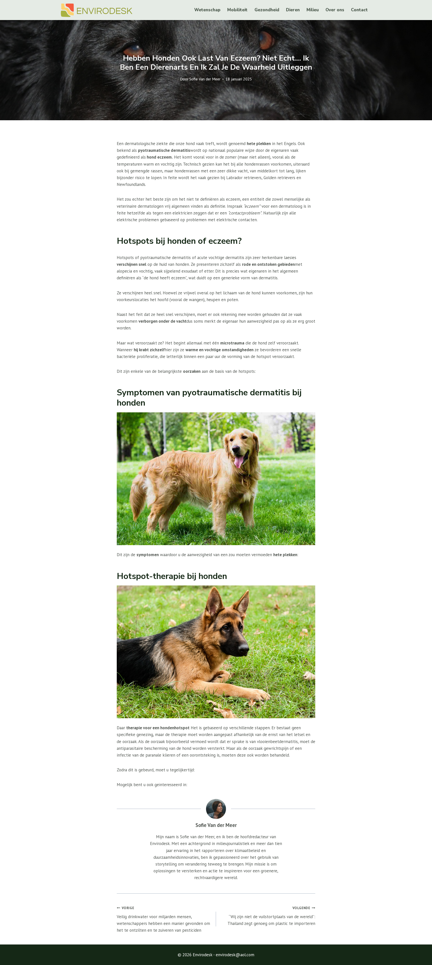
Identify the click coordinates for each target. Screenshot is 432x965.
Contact (359, 10)
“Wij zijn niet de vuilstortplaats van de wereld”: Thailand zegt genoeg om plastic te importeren (271, 916)
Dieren (293, 10)
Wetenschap (207, 10)
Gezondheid (266, 10)
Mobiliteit (237, 10)
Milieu (312, 10)
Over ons (335, 10)
